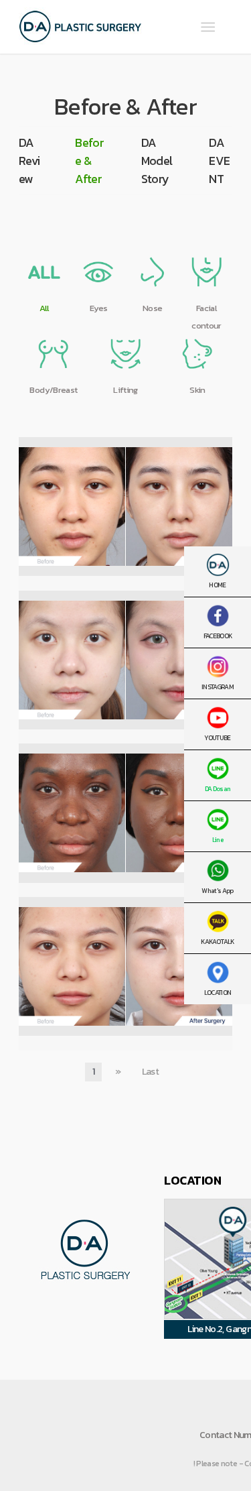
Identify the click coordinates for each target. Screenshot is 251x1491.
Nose (152, 308)
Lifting (125, 389)
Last (150, 1072)
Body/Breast (53, 389)
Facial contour (206, 317)
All (44, 308)
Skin (197, 389)
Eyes (98, 308)
